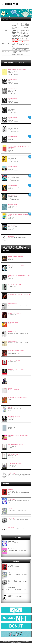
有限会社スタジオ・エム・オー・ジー (14, 641)
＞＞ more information (17, 54)
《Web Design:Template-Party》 (16, 642)
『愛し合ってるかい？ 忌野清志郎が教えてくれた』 (20, 25)
